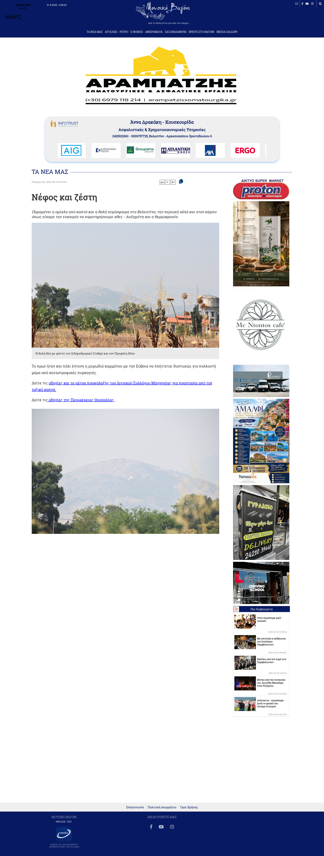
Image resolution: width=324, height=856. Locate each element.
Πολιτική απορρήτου (162, 807)
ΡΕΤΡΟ (124, 32)
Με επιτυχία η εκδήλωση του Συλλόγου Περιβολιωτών (271, 641)
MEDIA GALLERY (227, 32)
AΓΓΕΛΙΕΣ (111, 32)
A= (173, 182)
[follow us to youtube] (307, 3)
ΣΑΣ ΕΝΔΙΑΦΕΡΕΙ (176, 32)
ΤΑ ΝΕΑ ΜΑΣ (95, 32)
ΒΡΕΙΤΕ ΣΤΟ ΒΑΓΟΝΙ (201, 32)
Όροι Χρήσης (189, 807)
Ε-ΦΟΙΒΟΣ (136, 32)
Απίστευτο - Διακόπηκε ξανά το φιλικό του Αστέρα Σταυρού (270, 703)
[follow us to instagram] (312, 3)
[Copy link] (181, 181)
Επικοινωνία (135, 807)
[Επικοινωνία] (296, 3)
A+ (162, 182)
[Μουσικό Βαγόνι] (125, 471)
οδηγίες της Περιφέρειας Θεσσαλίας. (81, 399)
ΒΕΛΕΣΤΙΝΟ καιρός (23, 14)
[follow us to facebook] (302, 3)
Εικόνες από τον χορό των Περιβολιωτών (271, 661)
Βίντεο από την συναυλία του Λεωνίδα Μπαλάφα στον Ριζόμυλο (271, 682)
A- (167, 181)
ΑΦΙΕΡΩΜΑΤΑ (154, 32)
